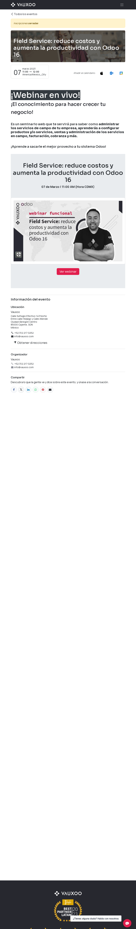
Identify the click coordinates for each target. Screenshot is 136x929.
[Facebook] (14, 390)
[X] (21, 390)
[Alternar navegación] (122, 4)
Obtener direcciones (32, 343)
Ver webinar (68, 271)
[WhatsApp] (36, 390)
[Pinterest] (43, 390)
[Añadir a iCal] (101, 73)
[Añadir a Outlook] (111, 73)
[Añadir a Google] (121, 73)
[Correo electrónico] (50, 390)
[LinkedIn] (28, 390)
